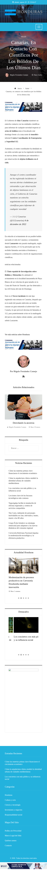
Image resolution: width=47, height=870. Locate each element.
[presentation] (7, 413)
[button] (18, 598)
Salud (23, 37)
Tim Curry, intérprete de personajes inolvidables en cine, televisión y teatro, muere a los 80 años (23, 515)
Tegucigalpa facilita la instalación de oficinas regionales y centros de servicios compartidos (22, 505)
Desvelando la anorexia (23, 423)
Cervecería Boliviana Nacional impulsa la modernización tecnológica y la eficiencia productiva (23, 535)
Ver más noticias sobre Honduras (17, 334)
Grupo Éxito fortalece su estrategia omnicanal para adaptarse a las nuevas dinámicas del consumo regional (23, 525)
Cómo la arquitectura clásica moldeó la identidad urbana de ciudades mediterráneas (23, 480)
